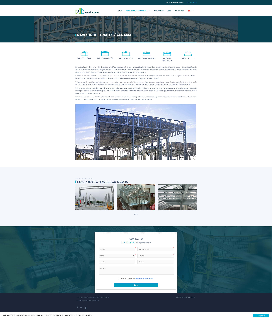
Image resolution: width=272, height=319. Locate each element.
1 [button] (135, 214)
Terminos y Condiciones (91, 297)
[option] (106, 197)
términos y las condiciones (144, 278)
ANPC (86, 300)
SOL (90, 300)
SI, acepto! (261, 316)
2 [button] (137, 214)
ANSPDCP (95, 300)
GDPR (79, 297)
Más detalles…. (88, 315)
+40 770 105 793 (192, 2)
